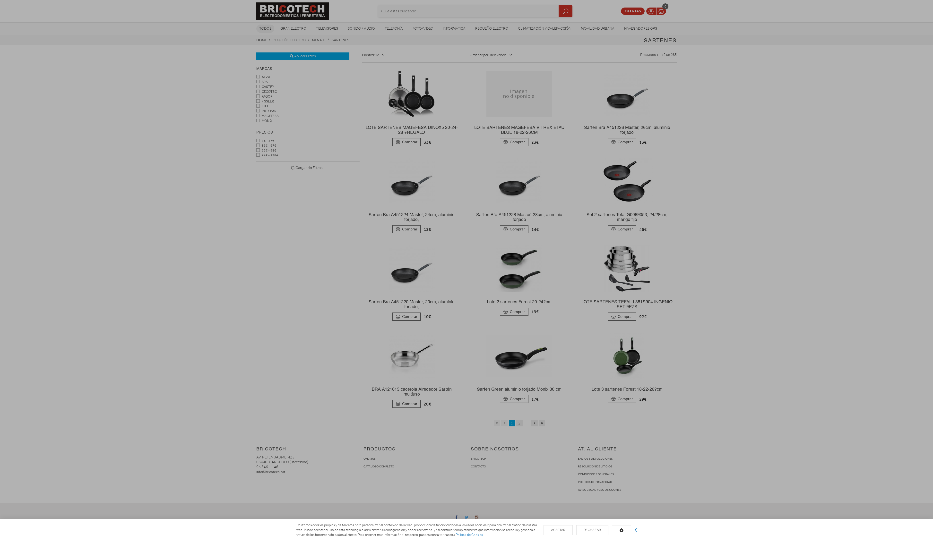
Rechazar (592, 530)
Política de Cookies (469, 535)
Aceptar (558, 530)
